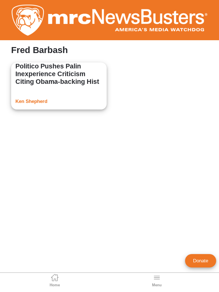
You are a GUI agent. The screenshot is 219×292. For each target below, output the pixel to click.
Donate (200, 260)
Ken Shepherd (31, 101)
